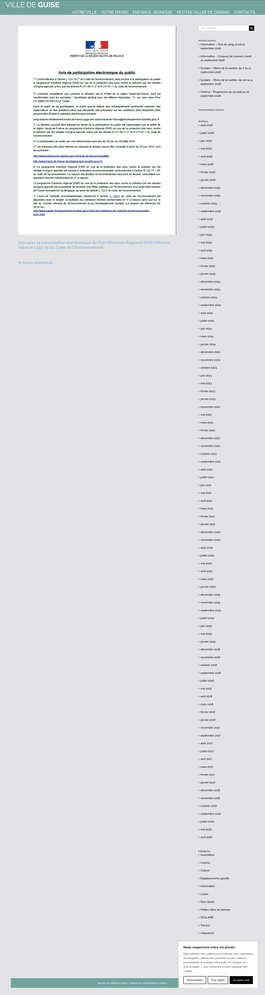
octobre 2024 (208, 297)
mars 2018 (206, 704)
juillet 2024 (207, 320)
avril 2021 (206, 500)
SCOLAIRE (206, 917)
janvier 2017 (207, 782)
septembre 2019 (210, 610)
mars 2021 (206, 508)
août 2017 (206, 743)
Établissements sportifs (214, 878)
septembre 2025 (210, 211)
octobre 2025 (208, 203)
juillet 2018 (207, 680)
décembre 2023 (210, 352)
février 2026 (207, 172)
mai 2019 (206, 633)
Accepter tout (241, 980)
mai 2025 (206, 242)
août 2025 (206, 219)
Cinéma (205, 862)
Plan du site (103, 983)
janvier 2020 (208, 586)
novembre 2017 (210, 727)
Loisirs (204, 894)
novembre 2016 (210, 798)
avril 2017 (206, 759)
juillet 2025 (207, 226)
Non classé (207, 901)
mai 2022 (206, 414)
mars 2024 (206, 336)
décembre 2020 (210, 532)
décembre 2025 (210, 187)
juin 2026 (206, 140)
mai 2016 (206, 829)
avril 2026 (206, 156)
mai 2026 (206, 148)
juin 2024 (206, 328)
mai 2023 (206, 383)
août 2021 (206, 469)
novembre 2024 (210, 289)
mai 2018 (206, 688)
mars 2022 (206, 422)
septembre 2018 (210, 673)
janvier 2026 (208, 180)
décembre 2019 (210, 594)
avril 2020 (206, 571)
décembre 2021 (210, 438)
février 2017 (207, 774)
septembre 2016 (210, 813)
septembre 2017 (210, 735)
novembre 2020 (210, 539)
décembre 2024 (210, 281)
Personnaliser (195, 980)
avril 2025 (206, 250)
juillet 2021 (207, 477)
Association (207, 854)
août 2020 (206, 547)
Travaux (205, 925)
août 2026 (206, 125)
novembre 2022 (210, 407)
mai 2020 (206, 563)
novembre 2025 (210, 195)
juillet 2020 (207, 555)
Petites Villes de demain (215, 909)
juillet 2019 (207, 618)
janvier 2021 (207, 524)
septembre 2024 (210, 305)
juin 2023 (206, 375)
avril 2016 (206, 837)
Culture (205, 870)
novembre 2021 (210, 446)
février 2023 (207, 391)
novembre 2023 (210, 360)
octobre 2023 (208, 367)
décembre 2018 (210, 649)
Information (207, 886)
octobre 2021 (208, 453)
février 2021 (207, 516)
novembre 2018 (210, 657)
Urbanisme (207, 933)
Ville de (32, 4)
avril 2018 (206, 696)
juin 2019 (206, 626)
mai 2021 (205, 493)
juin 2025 (206, 234)
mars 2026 (206, 164)
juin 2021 (205, 485)
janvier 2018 (207, 720)
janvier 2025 (207, 273)
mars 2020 (206, 579)
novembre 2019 (210, 602)
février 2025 (207, 266)
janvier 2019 (207, 641)
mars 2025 (206, 258)
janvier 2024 (207, 344)
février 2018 (207, 712)
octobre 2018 (208, 665)
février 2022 (207, 430)
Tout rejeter (218, 980)
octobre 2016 (208, 806)
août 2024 (206, 313)
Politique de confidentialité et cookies (148, 983)
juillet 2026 (207, 133)
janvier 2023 (207, 399)
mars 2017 (206, 767)
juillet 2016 (207, 821)
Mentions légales (119, 983)
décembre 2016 (210, 790)
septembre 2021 (210, 461)
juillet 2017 (207, 751)
